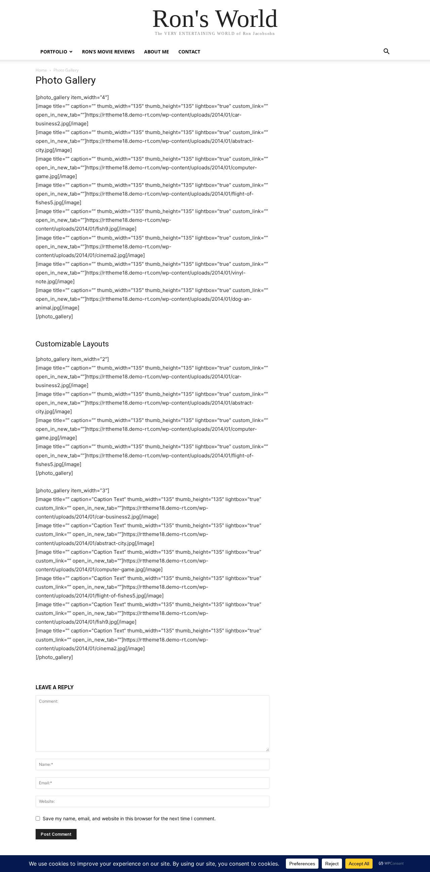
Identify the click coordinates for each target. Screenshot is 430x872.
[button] (386, 52)
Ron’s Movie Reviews (108, 51)
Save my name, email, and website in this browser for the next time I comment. (129, 818)
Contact (189, 51)
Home (41, 70)
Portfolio (53, 51)
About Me (156, 51)
